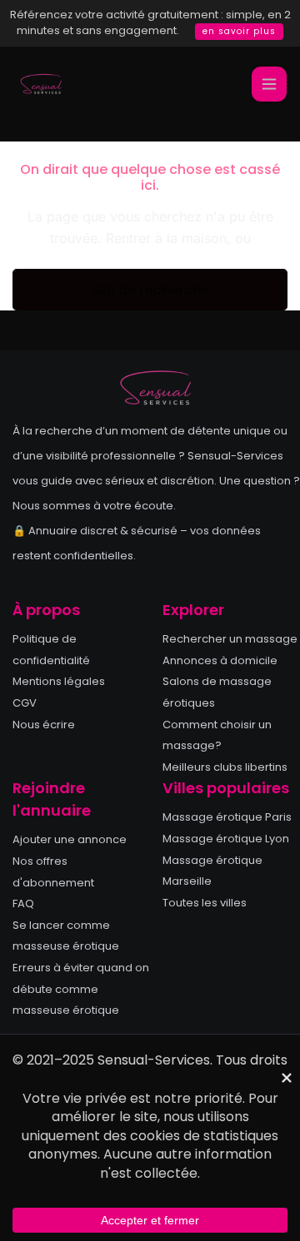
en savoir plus (239, 31)
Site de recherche (150, 290)
